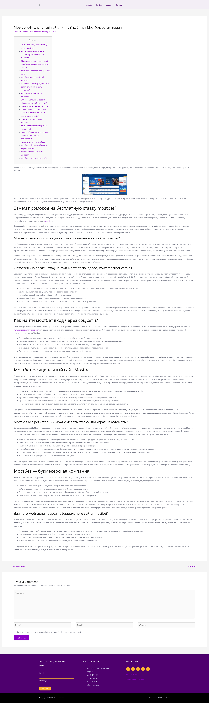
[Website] (166, 625)
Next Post (192, 566)
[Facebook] (158, 5)
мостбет (48, 221)
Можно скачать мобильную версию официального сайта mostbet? (33, 54)
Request (45, 688)
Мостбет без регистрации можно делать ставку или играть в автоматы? (35, 86)
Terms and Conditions (135, 679)
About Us (89, 5)
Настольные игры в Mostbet (33, 142)
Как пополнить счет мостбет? (33, 109)
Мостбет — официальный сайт (34, 158)
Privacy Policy (131, 675)
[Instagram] (161, 5)
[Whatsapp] (154, 5)
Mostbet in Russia (37, 31)
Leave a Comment (21, 31)
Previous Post (18, 566)
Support (109, 5)
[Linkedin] (168, 5)
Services (99, 5)
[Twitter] (164, 5)
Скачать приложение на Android (34, 106)
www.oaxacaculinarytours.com (26, 330)
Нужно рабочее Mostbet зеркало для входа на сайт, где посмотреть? (35, 135)
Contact (119, 5)
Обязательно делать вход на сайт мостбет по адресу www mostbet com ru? (35, 64)
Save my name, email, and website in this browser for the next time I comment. (49, 632)
